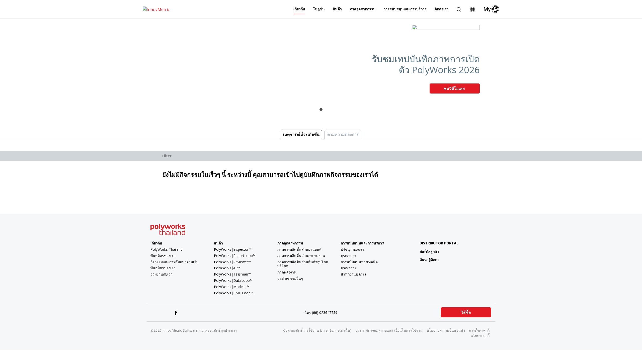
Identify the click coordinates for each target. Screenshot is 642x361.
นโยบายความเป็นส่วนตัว (446, 330)
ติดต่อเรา (442, 9)
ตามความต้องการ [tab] (343, 134)
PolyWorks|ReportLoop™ (235, 255)
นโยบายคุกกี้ (480, 335)
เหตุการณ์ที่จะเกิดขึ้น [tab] (301, 134)
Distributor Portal (439, 243)
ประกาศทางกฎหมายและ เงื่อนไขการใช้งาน (389, 330)
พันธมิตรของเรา (163, 255)
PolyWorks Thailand (166, 249)
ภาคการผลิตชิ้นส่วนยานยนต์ (299, 249)
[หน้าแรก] (156, 9)
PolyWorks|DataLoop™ (233, 280)
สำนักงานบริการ (353, 274)
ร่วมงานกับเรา (161, 274)
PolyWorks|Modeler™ (232, 286)
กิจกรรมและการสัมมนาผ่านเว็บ (174, 261)
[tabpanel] (321, 61)
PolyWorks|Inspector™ (232, 249)
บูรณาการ (348, 255)
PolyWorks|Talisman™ (232, 274)
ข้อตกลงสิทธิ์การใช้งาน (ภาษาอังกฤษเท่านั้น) (317, 330)
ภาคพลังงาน (286, 272)
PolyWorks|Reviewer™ (232, 261)
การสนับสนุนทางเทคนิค (359, 261)
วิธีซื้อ (466, 312)
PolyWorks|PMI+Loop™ (233, 293)
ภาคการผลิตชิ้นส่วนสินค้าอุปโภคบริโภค (302, 263)
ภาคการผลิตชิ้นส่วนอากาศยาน (301, 255)
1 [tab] (321, 109)
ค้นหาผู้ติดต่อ (429, 259)
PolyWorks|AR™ (227, 267)
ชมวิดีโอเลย (455, 88)
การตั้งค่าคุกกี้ (479, 330)
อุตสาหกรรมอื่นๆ (290, 278)
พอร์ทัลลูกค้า (429, 251)
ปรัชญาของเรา (352, 249)
